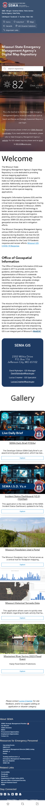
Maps (32, 22)
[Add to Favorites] (7, 803)
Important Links (12, 30)
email (41, 140)
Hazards (9, 26)
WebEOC (37, 331)
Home (8, 22)
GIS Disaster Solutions (27, 26)
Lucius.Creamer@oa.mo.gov (22, 381)
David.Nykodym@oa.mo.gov (22, 373)
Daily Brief (20, 22)
